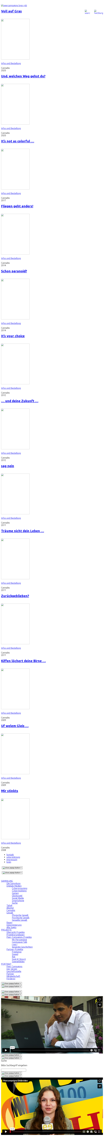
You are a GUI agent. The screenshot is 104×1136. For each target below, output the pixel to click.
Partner (10, 974)
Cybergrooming (19, 888)
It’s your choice (13, 336)
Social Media (18, 898)
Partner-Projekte (14, 949)
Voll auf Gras (11, 11)
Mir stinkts (9, 791)
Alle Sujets (11, 927)
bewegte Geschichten (22, 947)
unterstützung (13, 857)
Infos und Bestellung (11, 63)
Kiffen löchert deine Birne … (23, 661)
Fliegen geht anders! (17, 206)
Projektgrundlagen (15, 934)
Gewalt (9, 912)
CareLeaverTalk (19, 942)
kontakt (10, 854)
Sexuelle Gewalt (19, 920)
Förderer (10, 978)
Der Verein (11, 969)
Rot (13, 956)
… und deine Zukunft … (19, 401)
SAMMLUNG (7, 881)
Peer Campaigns (14, 966)
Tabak (9, 905)
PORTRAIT (6, 964)
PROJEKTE (6, 930)
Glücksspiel (17, 895)
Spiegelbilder (18, 961)
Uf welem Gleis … (15, 726)
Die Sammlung (13, 883)
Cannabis (10, 910)
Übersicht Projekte (15, 932)
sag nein (7, 466)
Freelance (17, 952)
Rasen (9, 922)
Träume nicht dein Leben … (22, 531)
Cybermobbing (19, 891)
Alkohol (10, 908)
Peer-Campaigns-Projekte (19, 937)
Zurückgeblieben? (15, 596)
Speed (15, 954)
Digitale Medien (14, 886)
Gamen (15, 893)
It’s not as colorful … (17, 141)
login (8, 862)
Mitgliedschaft (13, 976)
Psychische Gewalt (20, 917)
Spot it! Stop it (19, 959)
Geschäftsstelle (13, 971)
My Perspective (19, 939)
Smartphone (18, 900)
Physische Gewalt (20, 915)
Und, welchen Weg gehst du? (23, 76)
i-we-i (14, 944)
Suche (15, 903)
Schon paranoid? (14, 271)
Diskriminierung (14, 925)
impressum (11, 859)
